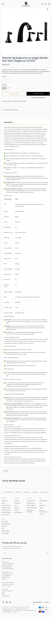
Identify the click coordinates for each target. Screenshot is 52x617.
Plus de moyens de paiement (38, 97)
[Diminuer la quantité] (4, 79)
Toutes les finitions (18, 512)
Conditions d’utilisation (7, 610)
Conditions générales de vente (29, 610)
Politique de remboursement (8, 609)
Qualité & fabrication (6, 524)
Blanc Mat (16, 508)
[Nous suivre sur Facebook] (3, 602)
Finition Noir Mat (5, 514)
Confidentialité (5, 533)
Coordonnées (15, 612)
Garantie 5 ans (42, 505)
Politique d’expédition (17, 610)
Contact (41, 514)
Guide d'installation (31, 505)
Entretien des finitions (32, 508)
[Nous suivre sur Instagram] (6, 602)
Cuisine (3, 503)
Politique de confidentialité (21, 609)
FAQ (40, 503)
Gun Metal (16, 501)
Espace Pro (4, 526)
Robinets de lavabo (6, 510)
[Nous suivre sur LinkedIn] (10, 602)
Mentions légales (5, 531)
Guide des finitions (31, 503)
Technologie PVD (30, 501)
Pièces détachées (43, 501)
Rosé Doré (16, 510)
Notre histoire (5, 521)
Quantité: (4, 76)
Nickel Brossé (17, 503)
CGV (3, 528)
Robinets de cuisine (6, 508)
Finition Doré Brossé (6, 512)
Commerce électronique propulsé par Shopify (19, 607)
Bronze (15, 505)
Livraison (41, 508)
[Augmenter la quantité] (10, 79)
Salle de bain (4, 501)
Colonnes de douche (6, 505)
